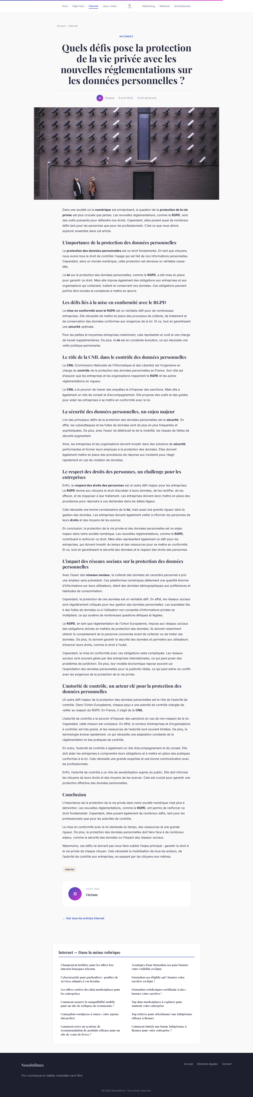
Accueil (61, 25)
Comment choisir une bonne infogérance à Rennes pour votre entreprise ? (159, 1028)
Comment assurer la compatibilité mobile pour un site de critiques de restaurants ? (88, 1004)
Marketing (148, 5)
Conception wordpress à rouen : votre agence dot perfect (90, 1016)
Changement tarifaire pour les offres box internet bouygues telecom (87, 967)
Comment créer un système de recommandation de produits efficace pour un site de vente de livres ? (90, 1030)
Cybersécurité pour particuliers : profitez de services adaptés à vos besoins (89, 979)
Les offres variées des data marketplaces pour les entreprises (90, 991)
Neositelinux (32, 1064)
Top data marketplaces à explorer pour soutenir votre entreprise (157, 1004)
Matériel (164, 5)
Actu (65, 5)
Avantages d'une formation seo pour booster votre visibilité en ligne (160, 967)
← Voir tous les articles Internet (83, 918)
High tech (78, 5)
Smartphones (182, 5)
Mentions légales (207, 1063)
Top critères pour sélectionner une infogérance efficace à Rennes (162, 1016)
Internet (93, 5)
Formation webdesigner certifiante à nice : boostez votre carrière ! (159, 991)
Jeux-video (110, 5)
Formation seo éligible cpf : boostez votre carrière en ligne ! (158, 979)
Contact (227, 1063)
